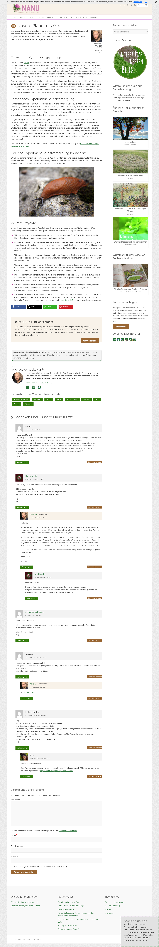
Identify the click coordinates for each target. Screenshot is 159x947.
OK (146, 2)
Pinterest (122, 340)
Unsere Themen (18, 17)
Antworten (22, 462)
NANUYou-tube (131, 5)
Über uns (62, 17)
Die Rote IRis (31, 476)
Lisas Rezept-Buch (68, 300)
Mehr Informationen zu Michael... (39, 383)
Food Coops (72, 399)
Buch (49, 399)
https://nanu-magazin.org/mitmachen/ (56, 771)
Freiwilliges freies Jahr (67, 909)
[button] (18, 307)
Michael (33, 514)
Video (26, 63)
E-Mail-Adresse (17, 846)
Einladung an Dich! (47, 17)
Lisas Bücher (75, 17)
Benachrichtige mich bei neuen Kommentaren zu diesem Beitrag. (40, 867)
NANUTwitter (124, 5)
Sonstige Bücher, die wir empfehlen (25, 906)
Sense (16, 404)
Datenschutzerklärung (114, 902)
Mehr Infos (138, 2)
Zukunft (31, 17)
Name (14, 835)
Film (59, 399)
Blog (85, 17)
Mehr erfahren (89, 341)
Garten (86, 399)
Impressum (109, 913)
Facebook (28, 387)
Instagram (33, 387)
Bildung (37, 399)
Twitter (39, 387)
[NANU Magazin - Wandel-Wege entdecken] (27, 8)
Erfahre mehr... (121, 327)
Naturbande (29, 693)
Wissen (28, 404)
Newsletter (134, 340)
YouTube (126, 340)
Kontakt (94, 17)
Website (14, 856)
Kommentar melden (95, 462)
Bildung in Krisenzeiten (67, 926)
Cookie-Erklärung (112, 906)
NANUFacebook (121, 5)
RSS (130, 340)
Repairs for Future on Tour (68, 902)
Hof (97, 399)
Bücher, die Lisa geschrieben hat (24, 902)
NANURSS (135, 5)
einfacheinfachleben (34, 612)
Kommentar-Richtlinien (68, 831)
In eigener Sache (21, 399)
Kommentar (16, 800)
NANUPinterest (128, 5)
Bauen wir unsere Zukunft (68, 929)
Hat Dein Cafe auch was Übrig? (71, 906)
